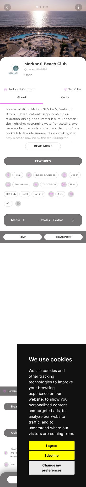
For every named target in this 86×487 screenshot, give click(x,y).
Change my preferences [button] (52, 467)
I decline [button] (52, 455)
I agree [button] (51, 446)
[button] (21, 97)
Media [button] (64, 97)
